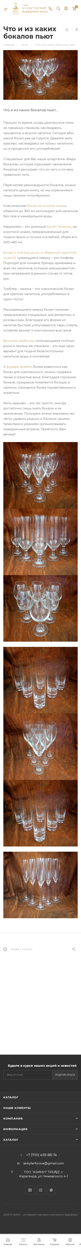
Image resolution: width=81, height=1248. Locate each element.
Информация (15, 1129)
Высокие (10, 341)
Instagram (40, 1190)
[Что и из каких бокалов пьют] (40, 75)
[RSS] (66, 30)
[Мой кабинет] (66, 9)
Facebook (30, 1190)
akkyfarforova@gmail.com (43, 1163)
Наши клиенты (17, 1108)
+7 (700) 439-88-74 (41, 1155)
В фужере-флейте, (17, 367)
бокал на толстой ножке (46, 206)
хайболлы (26, 341)
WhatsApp (51, 1190)
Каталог (10, 1097)
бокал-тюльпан (59, 227)
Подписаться (65, 1074)
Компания (13, 1118)
